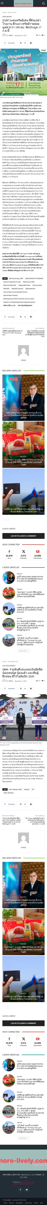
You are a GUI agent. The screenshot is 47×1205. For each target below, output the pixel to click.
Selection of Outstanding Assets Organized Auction (19, 302)
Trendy (23, 410)
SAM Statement (30, 288)
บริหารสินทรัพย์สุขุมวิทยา (25, 305)
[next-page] (7, 519)
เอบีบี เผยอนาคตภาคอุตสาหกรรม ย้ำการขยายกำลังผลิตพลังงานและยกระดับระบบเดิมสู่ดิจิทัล (23, 415)
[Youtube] (26, 1189)
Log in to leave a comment (23, 536)
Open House (12, 12)
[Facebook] (20, 1189)
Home (4, 12)
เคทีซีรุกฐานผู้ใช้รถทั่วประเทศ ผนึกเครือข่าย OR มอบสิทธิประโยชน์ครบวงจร (30, 610)
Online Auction (37, 285)
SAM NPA (6, 288)
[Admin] (4, 35)
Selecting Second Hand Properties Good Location (18, 299)
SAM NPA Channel (17, 288)
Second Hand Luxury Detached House (15, 292)
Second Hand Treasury (10, 295)
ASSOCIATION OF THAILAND (34, 278)
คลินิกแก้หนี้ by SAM (9, 305)
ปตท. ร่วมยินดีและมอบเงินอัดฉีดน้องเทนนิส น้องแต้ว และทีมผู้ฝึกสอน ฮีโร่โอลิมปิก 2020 (35, 333)
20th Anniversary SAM (16, 278)
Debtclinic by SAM (28, 282)
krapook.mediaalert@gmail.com (23, 1184)
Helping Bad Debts (24, 285)
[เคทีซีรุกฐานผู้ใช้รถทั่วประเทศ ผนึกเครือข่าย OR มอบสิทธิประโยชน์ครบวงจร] (23, 491)
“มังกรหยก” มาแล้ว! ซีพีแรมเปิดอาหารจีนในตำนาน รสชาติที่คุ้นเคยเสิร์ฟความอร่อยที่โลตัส (23, 462)
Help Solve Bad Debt (9, 285)
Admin (11, 35)
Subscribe (37, 550)
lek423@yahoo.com (27, 1182)
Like (9, 550)
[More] (30, 43)
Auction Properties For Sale (12, 282)
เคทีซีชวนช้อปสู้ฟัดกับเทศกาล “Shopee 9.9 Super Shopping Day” (12, 333)
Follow (23, 550)
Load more (22, 651)
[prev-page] (3, 519)
